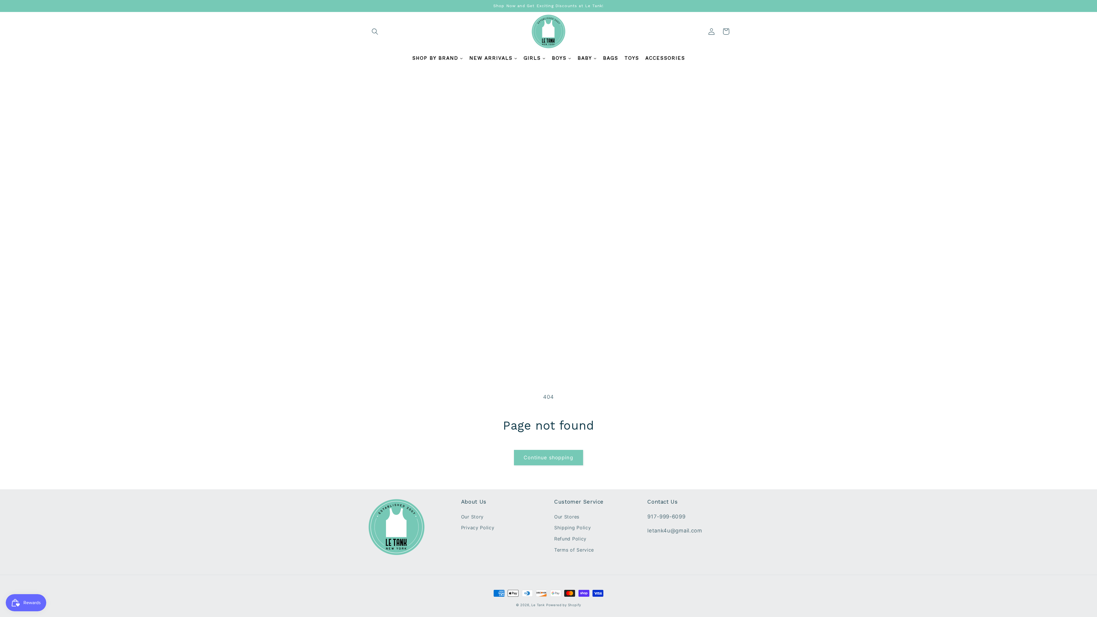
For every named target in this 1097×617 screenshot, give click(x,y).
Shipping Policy (572, 527)
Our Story (472, 517)
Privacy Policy (478, 527)
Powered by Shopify (563, 605)
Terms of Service (574, 550)
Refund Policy (570, 539)
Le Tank (538, 605)
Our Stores (566, 517)
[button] (375, 31)
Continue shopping (548, 457)
